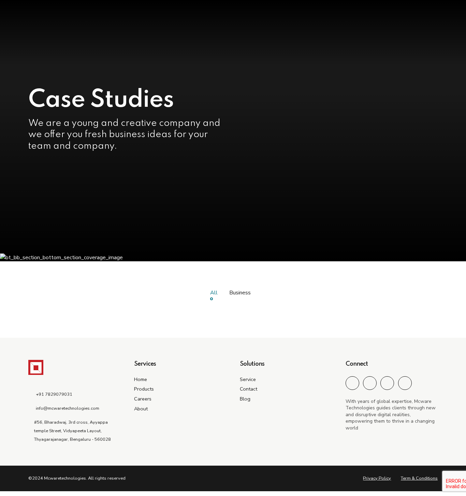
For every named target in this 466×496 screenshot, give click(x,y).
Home (140, 379)
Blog (245, 398)
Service (248, 379)
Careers (142, 398)
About (141, 408)
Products (144, 388)
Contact (248, 388)
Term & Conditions (419, 478)
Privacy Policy (377, 478)
